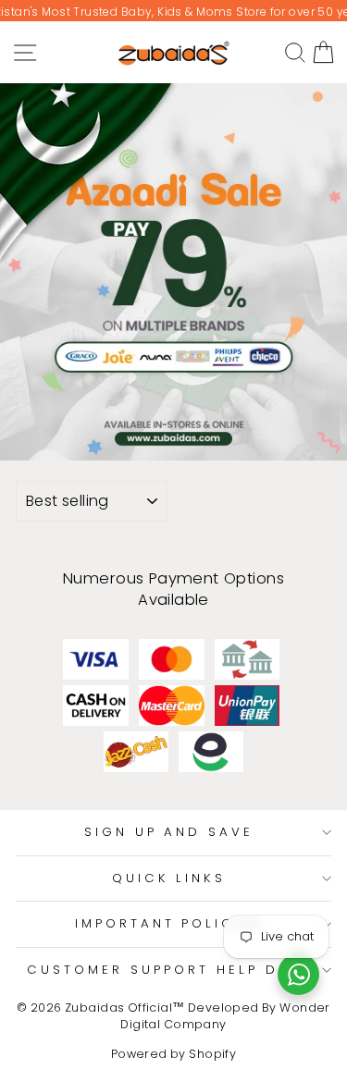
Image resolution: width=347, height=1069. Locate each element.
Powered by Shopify (173, 1054)
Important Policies (169, 923)
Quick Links (169, 878)
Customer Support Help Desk (168, 969)
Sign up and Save (169, 832)
